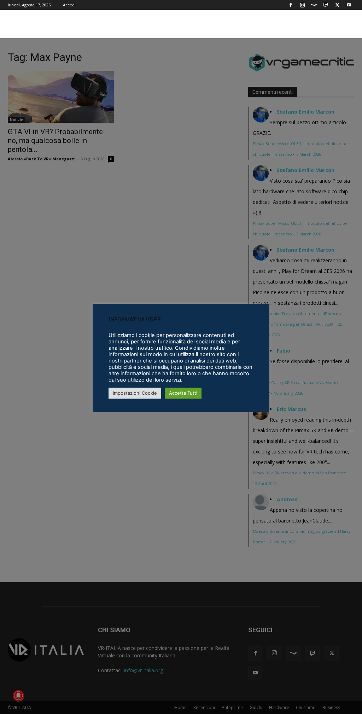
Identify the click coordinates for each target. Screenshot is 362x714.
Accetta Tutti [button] (183, 393)
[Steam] (314, 5)
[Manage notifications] (18, 695)
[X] (337, 5)
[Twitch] (325, 5)
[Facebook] (290, 5)
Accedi (69, 4)
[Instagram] (302, 5)
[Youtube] (349, 5)
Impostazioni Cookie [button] (135, 393)
